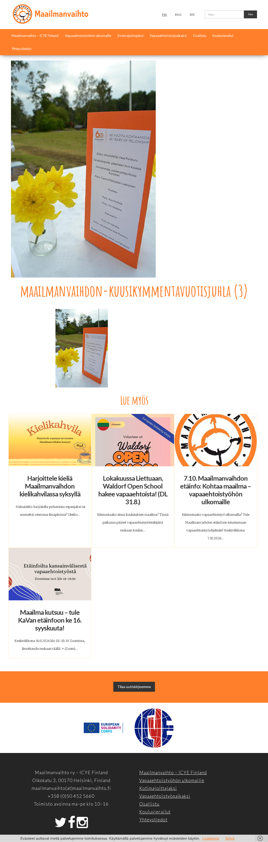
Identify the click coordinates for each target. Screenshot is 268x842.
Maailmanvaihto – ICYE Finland (35, 36)
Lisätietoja (210, 838)
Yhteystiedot (21, 49)
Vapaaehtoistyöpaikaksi (168, 36)
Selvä (229, 838)
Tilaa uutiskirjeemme (134, 686)
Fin (164, 14)
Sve (192, 14)
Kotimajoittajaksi (130, 36)
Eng (178, 14)
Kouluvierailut (223, 36)
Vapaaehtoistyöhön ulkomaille (88, 36)
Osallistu (199, 36)
